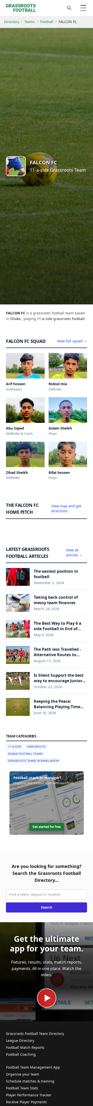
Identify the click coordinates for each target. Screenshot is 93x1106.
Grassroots (36, 746)
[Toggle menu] (83, 8)
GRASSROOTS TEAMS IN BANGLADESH (33, 760)
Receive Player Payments (26, 1102)
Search (46, 907)
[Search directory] (69, 7)
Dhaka (16, 318)
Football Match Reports (25, 1047)
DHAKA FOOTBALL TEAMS (25, 753)
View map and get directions (66, 508)
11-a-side (45, 318)
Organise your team (22, 1074)
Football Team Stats (22, 1088)
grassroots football (69, 318)
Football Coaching (21, 1054)
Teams (29, 21)
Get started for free (46, 827)
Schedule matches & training (30, 1081)
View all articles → (74, 552)
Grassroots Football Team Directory (35, 1033)
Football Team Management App (33, 1067)
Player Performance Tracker (29, 1095)
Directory (11, 21)
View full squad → (72, 341)
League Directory (20, 1040)
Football (46, 21)
